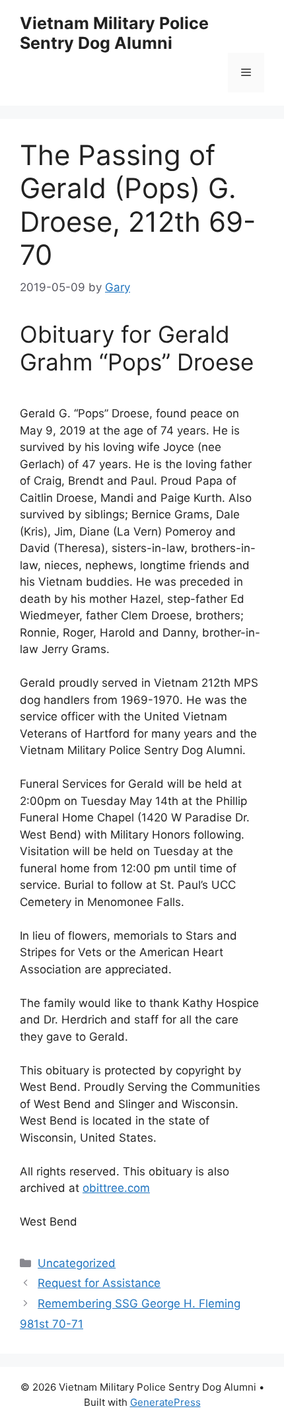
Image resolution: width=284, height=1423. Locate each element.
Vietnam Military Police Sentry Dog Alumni (114, 33)
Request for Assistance (99, 1283)
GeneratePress (165, 1402)
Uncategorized (77, 1263)
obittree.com (116, 1188)
